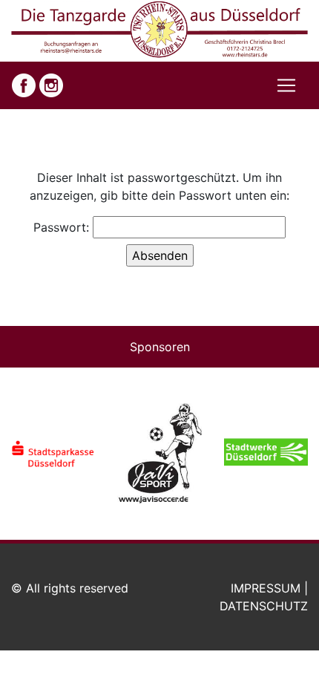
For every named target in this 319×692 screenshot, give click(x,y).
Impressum (265, 588)
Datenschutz (264, 605)
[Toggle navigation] (286, 85)
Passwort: (63, 227)
